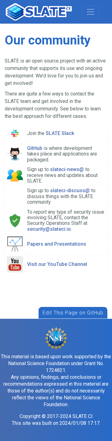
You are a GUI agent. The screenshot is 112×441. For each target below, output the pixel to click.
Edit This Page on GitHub (73, 313)
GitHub (34, 148)
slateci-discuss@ (70, 190)
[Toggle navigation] (90, 12)
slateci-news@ (67, 169)
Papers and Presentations (56, 244)
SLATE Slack (60, 133)
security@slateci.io (49, 229)
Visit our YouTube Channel (57, 264)
